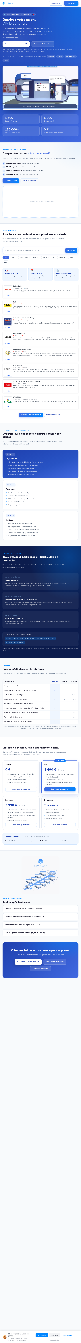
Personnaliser (67, 1335)
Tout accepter (41, 1335)
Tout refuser (55, 1335)
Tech (13, 257)
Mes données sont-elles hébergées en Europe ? (22, 925)
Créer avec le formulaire (43, 44)
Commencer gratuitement (21, 789)
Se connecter (56, 3)
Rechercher (71, 250)
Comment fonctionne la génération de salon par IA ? (24, 916)
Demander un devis (60, 825)
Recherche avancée (53, 414)
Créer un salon (71, 3)
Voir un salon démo (29, 180)
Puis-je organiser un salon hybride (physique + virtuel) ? (25, 933)
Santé (45, 257)
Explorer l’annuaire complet (31, 414)
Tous (5, 257)
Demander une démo (40, 968)
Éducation (62, 257)
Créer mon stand (11, 180)
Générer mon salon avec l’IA (16, 44)
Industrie (35, 257)
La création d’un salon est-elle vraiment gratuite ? (23, 908)
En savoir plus (55, 1340)
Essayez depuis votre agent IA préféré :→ (32, 638)
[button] (40, 581)
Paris (71, 257)
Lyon (5, 262)
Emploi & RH (24, 257)
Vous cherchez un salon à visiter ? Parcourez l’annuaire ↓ (27, 51)
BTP (52, 257)
